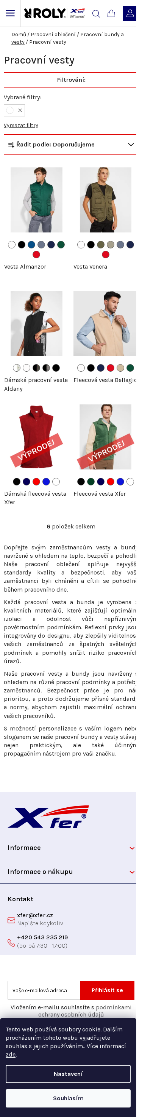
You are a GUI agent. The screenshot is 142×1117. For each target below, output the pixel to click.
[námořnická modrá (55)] (51, 244)
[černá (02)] (21, 244)
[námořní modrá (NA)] (26, 481)
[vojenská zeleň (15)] (101, 244)
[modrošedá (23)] (41, 244)
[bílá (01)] (12, 244)
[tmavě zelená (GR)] (91, 481)
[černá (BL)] (16, 481)
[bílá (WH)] (56, 481)
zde (11, 1054)
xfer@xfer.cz (35, 915)
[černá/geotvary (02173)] (36, 368)
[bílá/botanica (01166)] (16, 368)
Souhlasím (68, 1098)
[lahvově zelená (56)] (61, 244)
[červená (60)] (36, 254)
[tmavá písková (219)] (110, 244)
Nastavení (68, 1073)
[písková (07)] (120, 368)
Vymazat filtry (21, 125)
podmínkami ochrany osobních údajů (85, 1011)
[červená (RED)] (36, 481)
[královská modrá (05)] (31, 244)
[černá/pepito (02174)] (46, 368)
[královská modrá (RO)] (46, 481)
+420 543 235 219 (42, 937)
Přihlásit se (107, 990)
